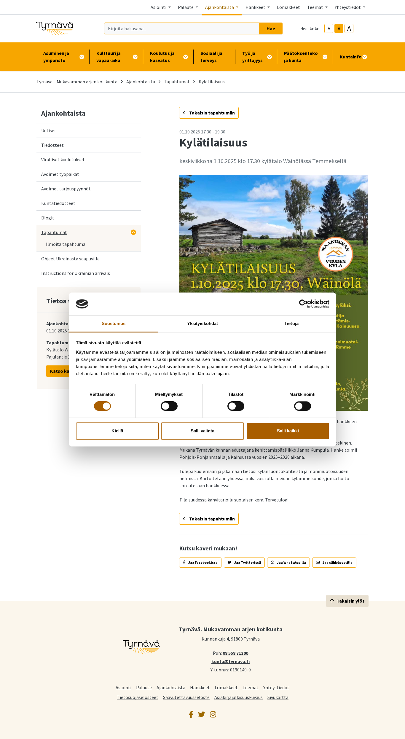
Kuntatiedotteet (58, 203)
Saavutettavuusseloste (186, 697)
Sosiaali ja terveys (211, 56)
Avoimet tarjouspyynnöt (66, 189)
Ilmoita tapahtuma (65, 244)
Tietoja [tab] (291, 323)
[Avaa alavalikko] (133, 232)
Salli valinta (202, 430)
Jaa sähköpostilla (337, 562)
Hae (271, 28)
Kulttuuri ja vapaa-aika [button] (108, 56)
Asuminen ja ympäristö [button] (56, 56)
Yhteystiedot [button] (348, 7)
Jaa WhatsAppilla (291, 562)
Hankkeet (200, 687)
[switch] (169, 406)
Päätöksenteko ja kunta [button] (301, 56)
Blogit (47, 218)
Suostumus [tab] (114, 323)
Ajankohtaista (140, 82)
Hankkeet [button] (255, 7)
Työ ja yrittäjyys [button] (252, 56)
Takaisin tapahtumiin (211, 113)
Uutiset (48, 130)
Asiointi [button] (159, 7)
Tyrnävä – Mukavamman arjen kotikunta (76, 82)
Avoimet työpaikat (60, 174)
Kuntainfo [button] (351, 57)
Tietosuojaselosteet (137, 697)
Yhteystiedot (276, 687)
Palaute (144, 687)
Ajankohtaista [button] (220, 7)
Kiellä (117, 430)
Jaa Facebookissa (203, 562)
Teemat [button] (315, 7)
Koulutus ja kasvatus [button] (162, 56)
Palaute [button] (186, 7)
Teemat (251, 687)
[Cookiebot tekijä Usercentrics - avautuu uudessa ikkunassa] (303, 304)
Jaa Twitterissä (247, 562)
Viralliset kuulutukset (63, 160)
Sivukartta (277, 697)
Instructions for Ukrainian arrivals (75, 273)
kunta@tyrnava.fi (230, 661)
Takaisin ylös (351, 601)
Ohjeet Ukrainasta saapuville (70, 259)
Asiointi (123, 687)
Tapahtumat (177, 82)
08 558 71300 (235, 652)
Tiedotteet (52, 145)
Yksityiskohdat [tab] (202, 323)
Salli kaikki (288, 430)
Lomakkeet (288, 7)
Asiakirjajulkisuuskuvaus (238, 697)
